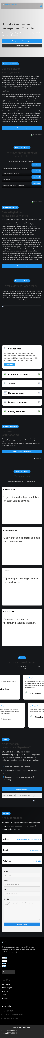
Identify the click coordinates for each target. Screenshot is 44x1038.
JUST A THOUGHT (25, 1027)
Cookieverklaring (12, 1032)
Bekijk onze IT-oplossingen (22, 451)
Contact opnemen (22, 789)
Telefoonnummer (9, 890)
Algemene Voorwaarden (10, 1033)
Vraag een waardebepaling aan (22, 41)
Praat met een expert (22, 45)
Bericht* (6, 899)
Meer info (36, 165)
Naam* (6, 871)
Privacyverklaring (12, 1030)
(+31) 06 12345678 (9, 795)
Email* (6, 880)
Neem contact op (22, 128)
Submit (40, 795)
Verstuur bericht (22, 924)
